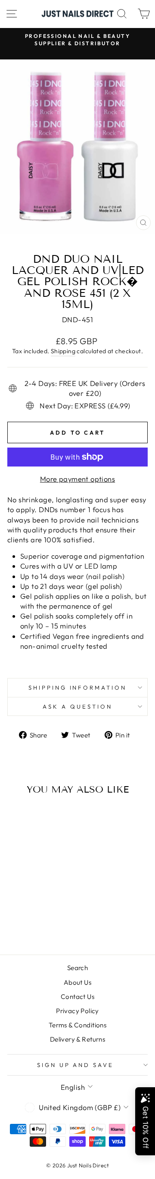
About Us (77, 982)
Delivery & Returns (77, 1039)
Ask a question (77, 706)
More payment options (77, 478)
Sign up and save (75, 1064)
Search (77, 968)
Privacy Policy (77, 1011)
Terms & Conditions (77, 1025)
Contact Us (77, 996)
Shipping (63, 351)
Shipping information (77, 687)
